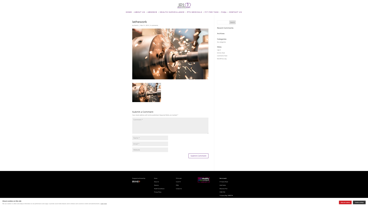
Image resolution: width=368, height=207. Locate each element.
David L (136, 25)
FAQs (224, 12)
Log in (219, 50)
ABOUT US (139, 12)
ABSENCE (152, 12)
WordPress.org (221, 59)
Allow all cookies (345, 202)
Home (155, 178)
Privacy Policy (157, 192)
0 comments (154, 25)
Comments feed (222, 56)
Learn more (104, 203)
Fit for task (179, 178)
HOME (129, 12)
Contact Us (179, 188)
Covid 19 (178, 182)
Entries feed (221, 53)
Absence (156, 185)
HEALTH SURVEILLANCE (172, 12)
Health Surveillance (159, 188)
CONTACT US (235, 12)
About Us (156, 182)
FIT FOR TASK (212, 12)
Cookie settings (359, 202)
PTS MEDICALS (194, 12)
